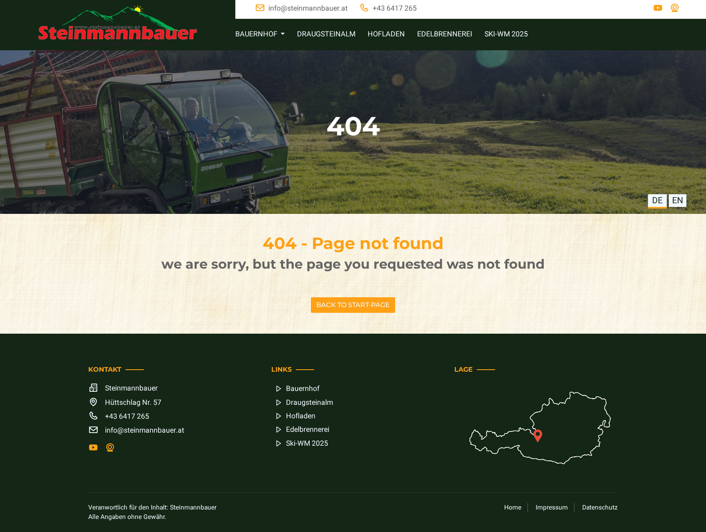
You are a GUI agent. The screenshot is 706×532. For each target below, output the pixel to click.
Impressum (552, 507)
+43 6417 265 (127, 416)
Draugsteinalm (326, 34)
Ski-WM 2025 (506, 34)
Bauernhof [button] (257, 34)
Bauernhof (302, 389)
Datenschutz (600, 507)
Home (512, 507)
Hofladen (386, 34)
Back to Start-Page (353, 305)
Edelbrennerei (444, 34)
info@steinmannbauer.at (144, 430)
